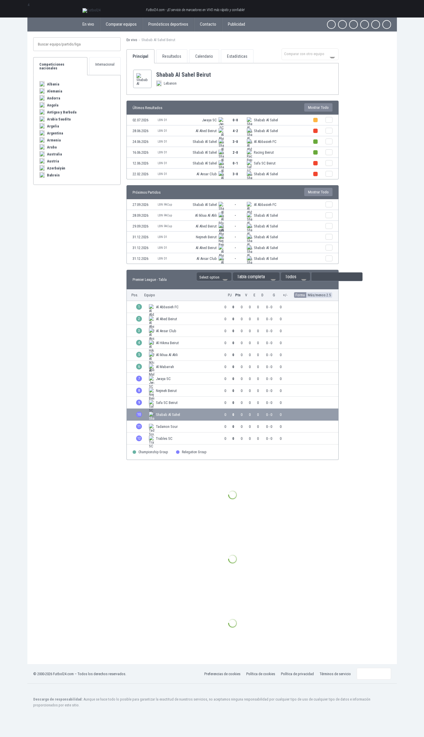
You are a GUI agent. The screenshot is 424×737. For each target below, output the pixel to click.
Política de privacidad (297, 674)
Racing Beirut (264, 152)
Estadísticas (237, 56)
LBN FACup (165, 204)
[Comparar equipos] (329, 120)
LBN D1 (162, 120)
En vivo (88, 24)
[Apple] (364, 24)
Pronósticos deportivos (168, 24)
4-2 (235, 131)
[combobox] (310, 54)
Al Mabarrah (165, 367)
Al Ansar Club (206, 174)
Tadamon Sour (167, 426)
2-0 (235, 152)
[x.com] (342, 24)
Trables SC (164, 438)
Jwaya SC (209, 120)
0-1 (235, 163)
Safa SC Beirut (265, 163)
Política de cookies (260, 674)
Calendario (204, 56)
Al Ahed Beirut (206, 131)
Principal (140, 56)
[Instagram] (353, 24)
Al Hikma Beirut (167, 343)
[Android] (375, 24)
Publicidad (236, 24)
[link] (232, 120)
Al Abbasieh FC (265, 141)
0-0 (235, 120)
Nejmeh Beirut (206, 237)
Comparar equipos (121, 24)
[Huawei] (386, 24)
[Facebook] (331, 24)
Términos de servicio (335, 674)
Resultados (171, 56)
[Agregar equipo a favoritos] (215, 74)
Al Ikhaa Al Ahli (206, 215)
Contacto (208, 24)
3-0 (235, 141)
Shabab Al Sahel (266, 120)
